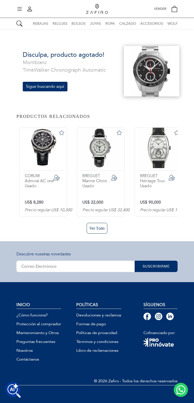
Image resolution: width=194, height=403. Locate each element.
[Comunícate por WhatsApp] (181, 390)
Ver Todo (97, 228)
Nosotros (24, 350)
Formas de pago (91, 324)
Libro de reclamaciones (97, 350)
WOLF (172, 23)
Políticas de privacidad (96, 332)
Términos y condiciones (97, 341)
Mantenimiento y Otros (37, 332)
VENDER (160, 9)
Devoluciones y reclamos (98, 315)
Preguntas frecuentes (35, 341)
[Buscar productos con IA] (13, 390)
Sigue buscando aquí (45, 86)
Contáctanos (27, 359)
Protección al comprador (38, 324)
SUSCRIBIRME (156, 266)
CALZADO (127, 23)
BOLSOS (78, 23)
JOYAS (95, 23)
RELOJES (60, 23)
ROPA (110, 23)
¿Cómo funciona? (32, 315)
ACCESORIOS (151, 23)
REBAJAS (40, 23)
